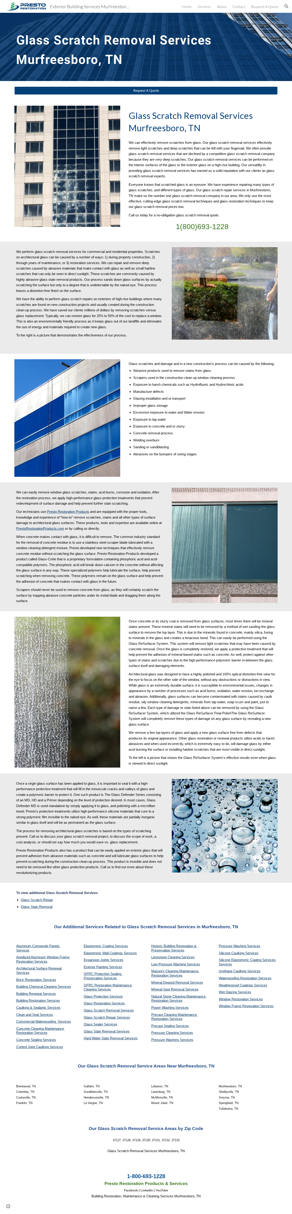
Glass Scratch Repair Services (107, 1017)
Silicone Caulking (232, 953)
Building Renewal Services (36, 994)
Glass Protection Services (103, 996)
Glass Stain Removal (36, 907)
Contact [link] (238, 6)
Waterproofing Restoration (238, 978)
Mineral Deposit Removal (170, 982)
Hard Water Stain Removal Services (111, 1038)
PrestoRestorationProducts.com (40, 528)
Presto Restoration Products (68, 512)
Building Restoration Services (38, 1000)
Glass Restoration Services (104, 1003)
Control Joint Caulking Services (39, 1047)
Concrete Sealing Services (36, 1040)
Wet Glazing (228, 992)
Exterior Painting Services (103, 967)
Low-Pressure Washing (169, 964)
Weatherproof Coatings (236, 985)
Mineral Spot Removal (168, 989)
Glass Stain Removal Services (107, 1031)
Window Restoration (234, 999)
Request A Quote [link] (264, 6)
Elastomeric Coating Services (106, 946)
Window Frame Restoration (239, 1006)
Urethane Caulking (233, 971)
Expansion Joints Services (103, 960)
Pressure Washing (233, 946)
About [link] (222, 6)
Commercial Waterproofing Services (43, 1021)
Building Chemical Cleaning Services (43, 987)
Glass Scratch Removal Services (109, 1010)
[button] (286, 6)
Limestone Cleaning (166, 957)
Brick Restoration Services (36, 980)
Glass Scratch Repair (37, 900)
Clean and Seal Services (34, 1015)
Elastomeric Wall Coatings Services (110, 953)
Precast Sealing (163, 1026)
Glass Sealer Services (100, 1024)
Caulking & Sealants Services (38, 1007)
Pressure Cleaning (165, 1033)
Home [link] (187, 6)
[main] (123, 47)
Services (188, 957)
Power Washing (163, 1007)
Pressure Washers (165, 1040)
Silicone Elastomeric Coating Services (247, 960)
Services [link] (204, 6)
